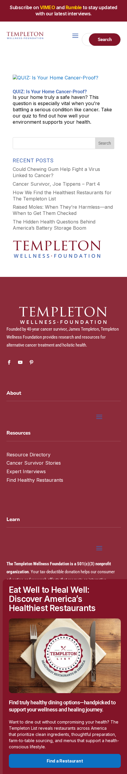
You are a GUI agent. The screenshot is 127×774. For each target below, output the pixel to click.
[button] (120, 94)
